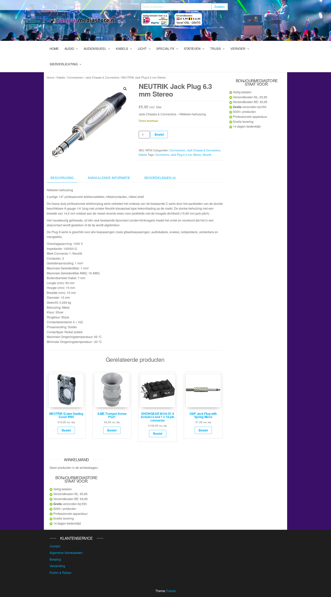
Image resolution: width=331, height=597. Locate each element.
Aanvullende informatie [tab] (109, 177)
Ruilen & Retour (60, 572)
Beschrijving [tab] (62, 177)
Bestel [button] (66, 430)
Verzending (57, 566)
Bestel (159, 134)
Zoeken (219, 6)
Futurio (171, 591)
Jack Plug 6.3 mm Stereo (186, 155)
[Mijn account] (278, 20)
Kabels (61, 77)
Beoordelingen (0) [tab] (160, 177)
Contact (55, 546)
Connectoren (75, 77)
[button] (125, 88)
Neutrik (207, 155)
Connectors (162, 155)
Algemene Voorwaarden (66, 552)
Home (50, 77)
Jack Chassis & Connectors (102, 77)
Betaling (55, 559)
